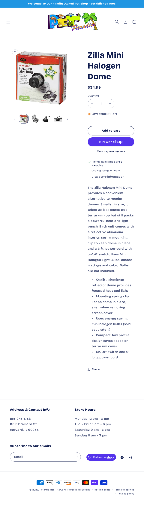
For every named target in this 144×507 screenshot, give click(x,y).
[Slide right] (68, 119)
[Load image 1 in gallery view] (23, 119)
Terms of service (124, 489)
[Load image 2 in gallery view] (35, 119)
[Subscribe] (76, 456)
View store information (108, 176)
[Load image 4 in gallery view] (57, 119)
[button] (8, 21)
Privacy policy (126, 493)
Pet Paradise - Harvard (53, 489)
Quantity (93, 95)
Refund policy (102, 489)
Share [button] (96, 369)
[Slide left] (14, 119)
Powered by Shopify (79, 489)
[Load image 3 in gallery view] (46, 119)
